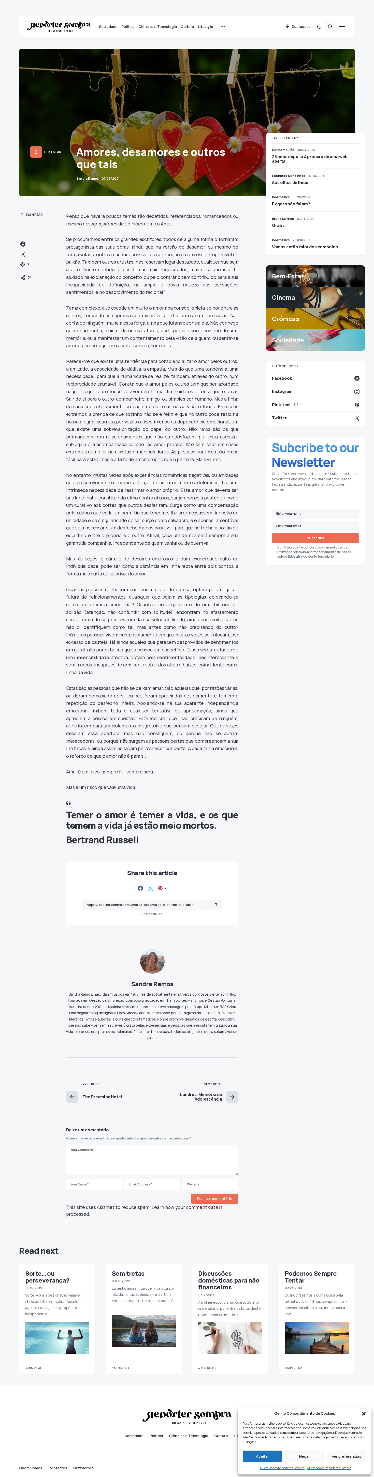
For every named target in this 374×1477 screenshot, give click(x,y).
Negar (304, 1456)
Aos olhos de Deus (290, 182)
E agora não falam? (291, 204)
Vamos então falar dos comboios (305, 247)
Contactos (57, 1468)
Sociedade (134, 1436)
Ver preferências (346, 1456)
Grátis (278, 225)
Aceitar (262, 1456)
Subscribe (315, 538)
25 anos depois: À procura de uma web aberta (310, 159)
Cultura (221, 1436)
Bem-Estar (52, 152)
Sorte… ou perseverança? (47, 1276)
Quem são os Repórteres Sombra (282, 1468)
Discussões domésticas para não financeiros (228, 1280)
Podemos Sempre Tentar (311, 1276)
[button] (363, 1413)
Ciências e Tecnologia (188, 1436)
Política (156, 1436)
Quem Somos (30, 1468)
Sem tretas (128, 1273)
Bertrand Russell (102, 839)
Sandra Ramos (152, 983)
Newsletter (83, 1468)
